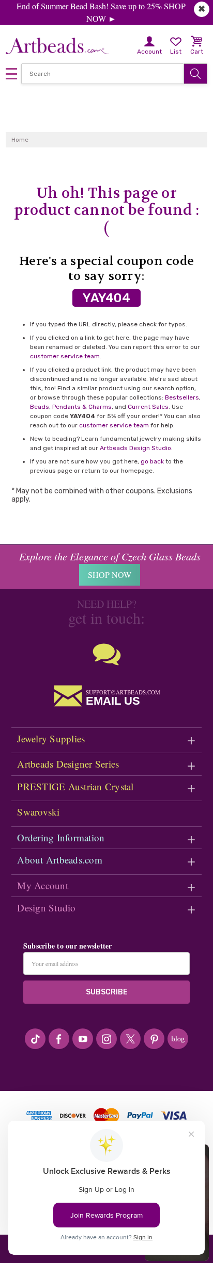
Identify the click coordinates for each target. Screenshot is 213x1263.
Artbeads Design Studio (135, 448)
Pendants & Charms (82, 406)
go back (152, 461)
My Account (42, 885)
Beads (39, 406)
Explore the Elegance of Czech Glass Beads (110, 556)
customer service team (65, 356)
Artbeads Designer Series (68, 763)
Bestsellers (182, 397)
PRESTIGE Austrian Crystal (75, 786)
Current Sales (148, 406)
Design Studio (46, 907)
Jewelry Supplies (51, 738)
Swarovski (38, 811)
